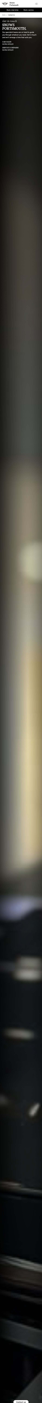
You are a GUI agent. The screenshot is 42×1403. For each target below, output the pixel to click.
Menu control (36, 4)
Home (3, 15)
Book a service (29, 10)
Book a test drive (12, 10)
